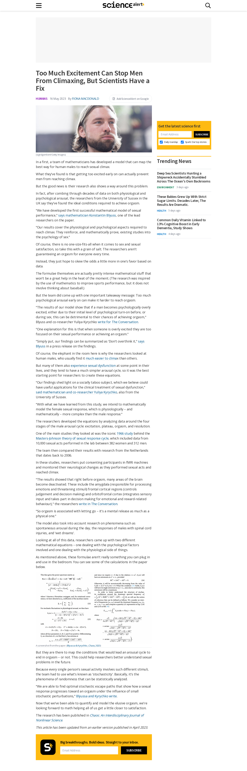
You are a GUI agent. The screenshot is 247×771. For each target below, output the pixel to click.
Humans (42, 98)
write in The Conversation (98, 504)
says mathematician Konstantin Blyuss (87, 215)
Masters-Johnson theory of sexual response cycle (72, 438)
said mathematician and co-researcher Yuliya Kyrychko (76, 392)
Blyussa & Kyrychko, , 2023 (83, 645)
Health (161, 210)
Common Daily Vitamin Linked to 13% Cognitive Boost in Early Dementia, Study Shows (181, 224)
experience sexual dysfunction (93, 365)
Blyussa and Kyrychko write (96, 696)
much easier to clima (101, 358)
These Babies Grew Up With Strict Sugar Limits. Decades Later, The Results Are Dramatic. (181, 201)
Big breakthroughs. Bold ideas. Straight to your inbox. (99, 742)
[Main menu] (39, 5)
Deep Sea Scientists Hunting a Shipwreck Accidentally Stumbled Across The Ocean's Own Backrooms (183, 177)
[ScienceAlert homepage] (123, 5)
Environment (165, 187)
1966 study (125, 433)
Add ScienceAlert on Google (133, 98)
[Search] (208, 5)
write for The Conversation (118, 322)
